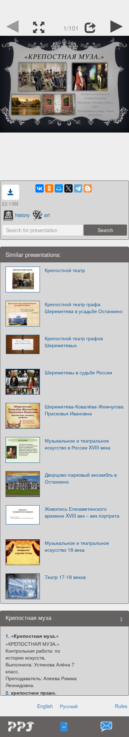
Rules (121, 706)
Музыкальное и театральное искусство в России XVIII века (77, 444)
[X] (68, 188)
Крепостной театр (65, 270)
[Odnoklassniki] (49, 188)
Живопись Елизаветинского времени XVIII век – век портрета (82, 512)
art (47, 214)
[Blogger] (88, 188)
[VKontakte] (39, 188)
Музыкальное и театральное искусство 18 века (77, 546)
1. (8, 635)
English (45, 706)
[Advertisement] (65, 8)
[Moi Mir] (59, 188)
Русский (69, 706)
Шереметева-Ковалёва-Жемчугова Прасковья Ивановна (84, 410)
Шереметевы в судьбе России (78, 372)
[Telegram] (78, 188)
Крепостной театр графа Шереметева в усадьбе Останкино (83, 307)
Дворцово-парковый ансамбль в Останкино (81, 478)
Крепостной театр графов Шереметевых (74, 342)
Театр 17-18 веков (65, 576)
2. (8, 692)
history (22, 214)
